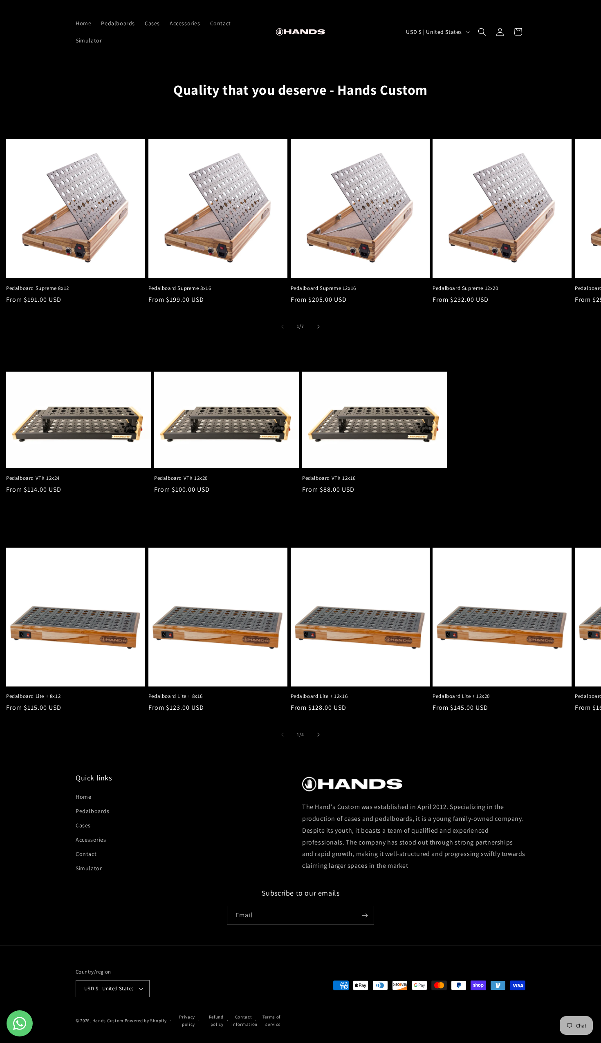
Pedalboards (93, 811)
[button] (482, 32)
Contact (86, 854)
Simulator (89, 868)
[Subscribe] (365, 915)
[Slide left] (283, 327)
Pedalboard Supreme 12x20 (465, 288)
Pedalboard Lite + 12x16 (319, 696)
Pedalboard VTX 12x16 (329, 478)
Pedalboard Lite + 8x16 (175, 696)
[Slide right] (318, 327)
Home (83, 796)
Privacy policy (187, 1020)
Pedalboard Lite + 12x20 (461, 696)
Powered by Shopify (146, 1020)
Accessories (91, 839)
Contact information (241, 1020)
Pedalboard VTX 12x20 (181, 478)
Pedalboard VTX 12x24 (33, 478)
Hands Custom (108, 1020)
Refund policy (216, 1020)
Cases (83, 825)
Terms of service (271, 1020)
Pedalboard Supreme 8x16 (179, 288)
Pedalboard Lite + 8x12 (33, 696)
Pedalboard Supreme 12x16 (323, 288)
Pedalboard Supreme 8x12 (37, 288)
